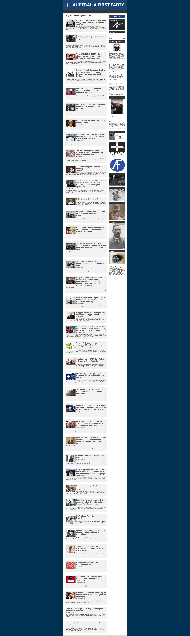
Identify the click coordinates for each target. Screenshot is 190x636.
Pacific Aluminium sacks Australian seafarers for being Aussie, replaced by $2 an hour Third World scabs (91, 407)
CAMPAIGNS (96, 11)
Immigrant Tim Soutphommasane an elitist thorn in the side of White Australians (91, 532)
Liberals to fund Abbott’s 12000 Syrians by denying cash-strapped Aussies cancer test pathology (90, 423)
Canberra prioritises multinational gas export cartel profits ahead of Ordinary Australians (90, 229)
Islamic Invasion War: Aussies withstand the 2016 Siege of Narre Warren (90, 375)
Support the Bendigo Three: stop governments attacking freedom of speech (90, 263)
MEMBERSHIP (108, 11)
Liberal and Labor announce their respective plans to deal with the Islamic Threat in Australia (89, 502)
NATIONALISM (116, 11)
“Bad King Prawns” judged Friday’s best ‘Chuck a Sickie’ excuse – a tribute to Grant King (90, 300)
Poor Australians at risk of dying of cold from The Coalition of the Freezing (90, 106)
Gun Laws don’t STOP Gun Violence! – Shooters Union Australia (91, 360)
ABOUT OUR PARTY (69, 11)
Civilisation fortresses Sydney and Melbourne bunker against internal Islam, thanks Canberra (90, 136)
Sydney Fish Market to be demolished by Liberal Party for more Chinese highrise (89, 345)
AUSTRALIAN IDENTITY (79, 11)
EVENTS (102, 11)
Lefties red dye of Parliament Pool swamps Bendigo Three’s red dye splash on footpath (90, 90)
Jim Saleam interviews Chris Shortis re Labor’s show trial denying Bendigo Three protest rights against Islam (91, 184)
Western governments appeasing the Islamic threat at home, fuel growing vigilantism (91, 595)
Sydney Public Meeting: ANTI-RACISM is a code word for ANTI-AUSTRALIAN (89, 548)
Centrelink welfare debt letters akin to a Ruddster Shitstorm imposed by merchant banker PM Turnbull (91, 329)
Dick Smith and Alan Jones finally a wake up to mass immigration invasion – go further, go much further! (90, 73)
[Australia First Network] (117, 136)
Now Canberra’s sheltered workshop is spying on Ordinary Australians (91, 22)
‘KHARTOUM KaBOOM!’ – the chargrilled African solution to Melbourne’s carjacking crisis (88, 56)
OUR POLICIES (89, 11)
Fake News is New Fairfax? (87, 199)
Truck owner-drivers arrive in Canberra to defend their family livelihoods (89, 391)
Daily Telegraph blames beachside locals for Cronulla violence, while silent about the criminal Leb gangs (90, 472)
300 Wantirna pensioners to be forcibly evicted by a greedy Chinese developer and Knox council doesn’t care (91, 246)
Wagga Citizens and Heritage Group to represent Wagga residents (90, 314)
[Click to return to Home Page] (117, 17)
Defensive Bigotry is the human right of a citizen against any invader (91, 487)
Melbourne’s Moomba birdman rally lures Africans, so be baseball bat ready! (90, 213)
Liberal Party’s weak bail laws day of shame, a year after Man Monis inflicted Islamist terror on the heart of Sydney (91, 440)
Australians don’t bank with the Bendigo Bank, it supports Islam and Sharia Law (91, 578)
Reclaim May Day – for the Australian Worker (87, 563)
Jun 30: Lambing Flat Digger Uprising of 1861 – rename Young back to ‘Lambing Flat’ (89, 152)
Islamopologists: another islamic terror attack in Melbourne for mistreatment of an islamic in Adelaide (89, 39)
